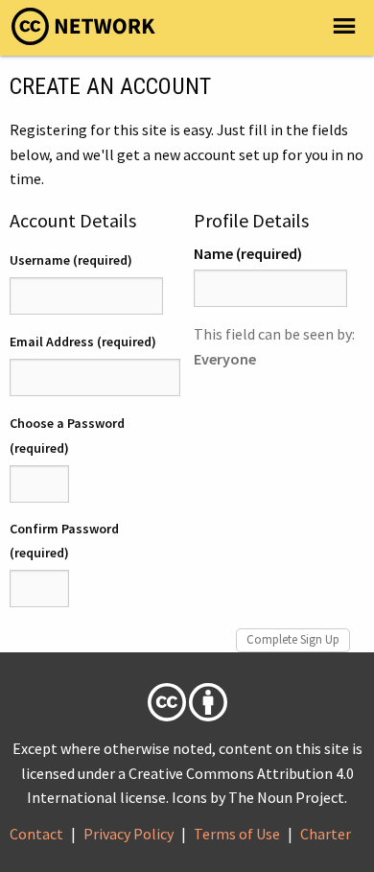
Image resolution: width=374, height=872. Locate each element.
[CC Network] (83, 32)
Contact (36, 833)
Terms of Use (237, 833)
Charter (325, 833)
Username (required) (71, 260)
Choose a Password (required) (67, 435)
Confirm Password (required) (64, 540)
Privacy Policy (128, 833)
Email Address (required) (83, 341)
